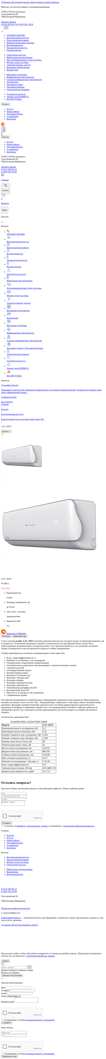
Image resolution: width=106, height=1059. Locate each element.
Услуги (10, 109)
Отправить (6, 823)
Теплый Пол (12, 82)
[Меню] (2, 31)
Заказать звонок (8, 22)
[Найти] (29, 967)
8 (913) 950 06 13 (9, 24)
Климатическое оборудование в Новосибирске (37, 2)
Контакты (11, 119)
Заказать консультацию (12, 975)
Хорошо (5, 961)
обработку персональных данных (32, 826)
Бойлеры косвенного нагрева (20, 43)
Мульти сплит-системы (17, 62)
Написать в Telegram (16, 633)
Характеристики (19, 636)
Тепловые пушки (15, 84)
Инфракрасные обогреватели (20, 77)
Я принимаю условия (29, 1020)
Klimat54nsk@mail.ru (10, 918)
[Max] (5, 19)
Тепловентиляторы (16, 87)
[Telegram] (2, 19)
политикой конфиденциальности (78, 826)
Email (3, 993)
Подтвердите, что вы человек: (15, 807)
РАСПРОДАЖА (14, 99)
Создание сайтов (9, 925)
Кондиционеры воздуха (18, 38)
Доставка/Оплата (15, 114)
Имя (3, 987)
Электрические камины (18, 354)
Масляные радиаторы (17, 74)
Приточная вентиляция (18, 40)
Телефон (5, 990)
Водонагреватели (15, 45)
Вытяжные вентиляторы (18, 67)
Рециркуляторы (14, 50)
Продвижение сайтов (28, 925)
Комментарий (7, 1002)
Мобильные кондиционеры (19, 57)
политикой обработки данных (40, 956)
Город (4, 996)
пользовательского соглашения (39, 1020)
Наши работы (13, 111)
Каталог (5, 104)
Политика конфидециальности (15, 908)
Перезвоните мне (9, 1056)
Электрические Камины (18, 89)
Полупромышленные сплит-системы (24, 60)
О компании (12, 116)
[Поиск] (6, 27)
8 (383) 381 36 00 (25, 24)
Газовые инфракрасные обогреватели (24, 79)
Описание (6, 636)
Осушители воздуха (16, 94)
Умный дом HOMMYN (18, 97)
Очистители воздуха (16, 55)
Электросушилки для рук (19, 65)
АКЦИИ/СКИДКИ (16, 35)
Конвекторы (12, 70)
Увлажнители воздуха (17, 48)
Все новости (7, 402)
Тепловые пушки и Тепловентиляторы (25, 348)
